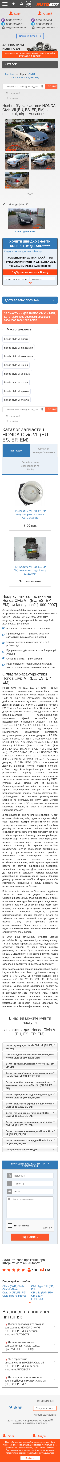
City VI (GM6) (10, 1289)
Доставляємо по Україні (22, 300)
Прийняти (30, 1458)
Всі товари (16, 450)
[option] (26, 222)
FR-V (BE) (37, 1298)
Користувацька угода (44, 1452)
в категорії (14, 93)
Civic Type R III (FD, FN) (42, 1288)
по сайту (13, 97)
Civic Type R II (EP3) (26, 231)
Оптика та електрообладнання (44, 450)
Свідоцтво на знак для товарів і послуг (23, 251)
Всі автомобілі (45, 1400)
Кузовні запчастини (45, 1414)
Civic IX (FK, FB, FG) (14, 1292)
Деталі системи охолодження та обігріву (30, 466)
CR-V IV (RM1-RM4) (42, 1292)
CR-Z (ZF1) (37, 1295)
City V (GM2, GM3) (13, 1286)
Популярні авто (45, 1408)
